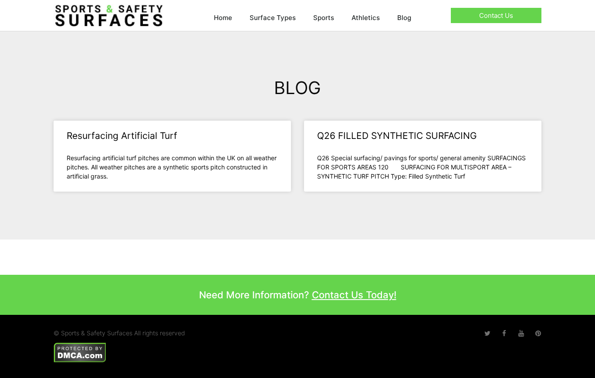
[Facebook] (504, 333)
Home (223, 18)
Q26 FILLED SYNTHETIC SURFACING (397, 135)
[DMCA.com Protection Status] (80, 351)
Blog (404, 18)
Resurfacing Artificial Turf (122, 135)
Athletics (366, 18)
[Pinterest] (538, 333)
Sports (323, 18)
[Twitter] (487, 333)
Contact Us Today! (354, 294)
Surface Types (273, 18)
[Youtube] (521, 333)
